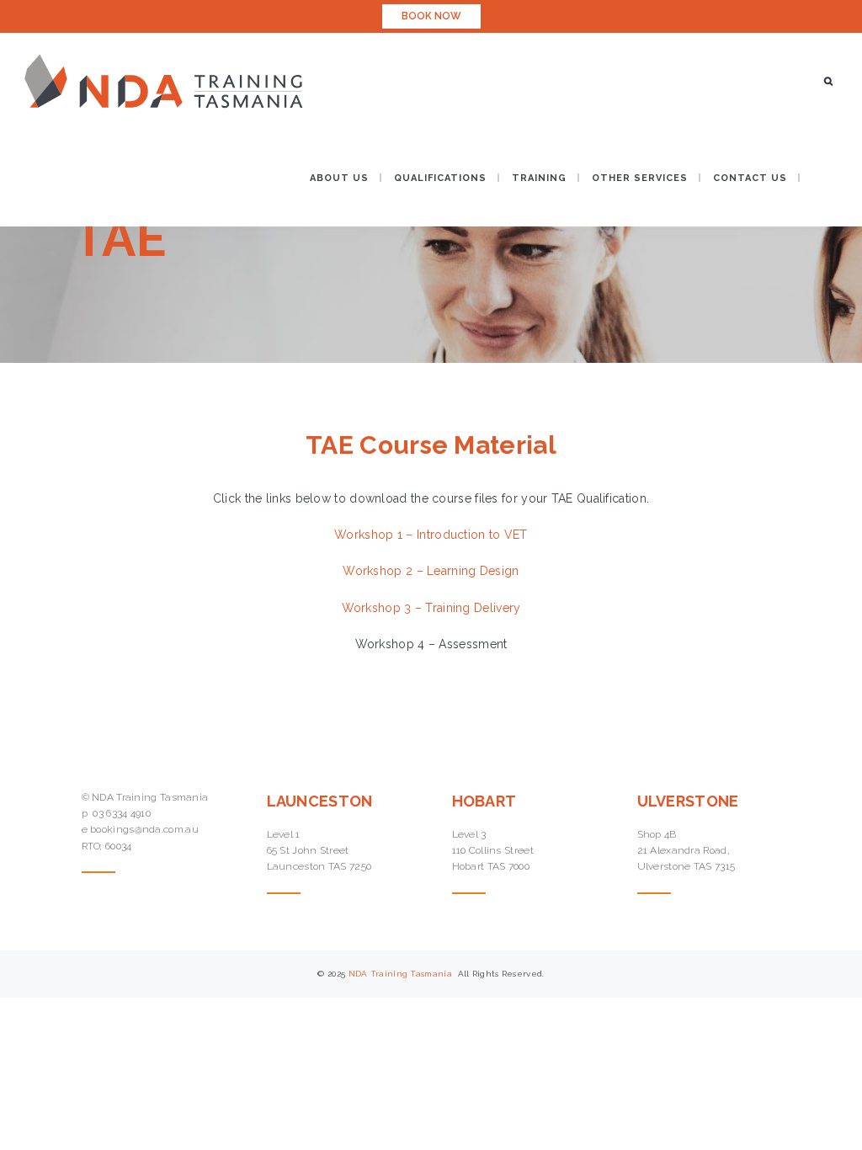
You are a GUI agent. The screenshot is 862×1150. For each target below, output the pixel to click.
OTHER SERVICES (640, 178)
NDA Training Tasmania (402, 973)
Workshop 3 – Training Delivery (431, 608)
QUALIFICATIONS (440, 178)
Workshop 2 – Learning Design (431, 571)
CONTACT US (750, 178)
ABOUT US (339, 178)
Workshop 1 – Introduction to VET (431, 534)
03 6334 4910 (122, 813)
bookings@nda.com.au (144, 829)
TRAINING (539, 178)
